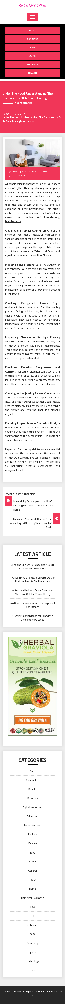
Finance (32, 843)
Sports (32, 952)
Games (33, 862)
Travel (32, 970)
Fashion (32, 834)
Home (32, 30)
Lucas (14, 171)
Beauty (32, 789)
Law (32, 47)
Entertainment (32, 825)
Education (32, 816)
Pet (32, 916)
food (32, 853)
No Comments (19, 175)
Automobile (32, 780)
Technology (32, 961)
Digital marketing (32, 807)
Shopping (32, 64)
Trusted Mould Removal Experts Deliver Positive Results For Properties (33, 579)
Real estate (32, 925)
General (32, 871)
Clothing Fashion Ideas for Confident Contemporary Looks (32, 617)
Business (32, 39)
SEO (32, 934)
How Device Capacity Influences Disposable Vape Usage (32, 605)
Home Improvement (32, 898)
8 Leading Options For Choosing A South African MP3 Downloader (33, 567)
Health (32, 73)
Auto (32, 56)
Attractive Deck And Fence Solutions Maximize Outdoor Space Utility (32, 592)
